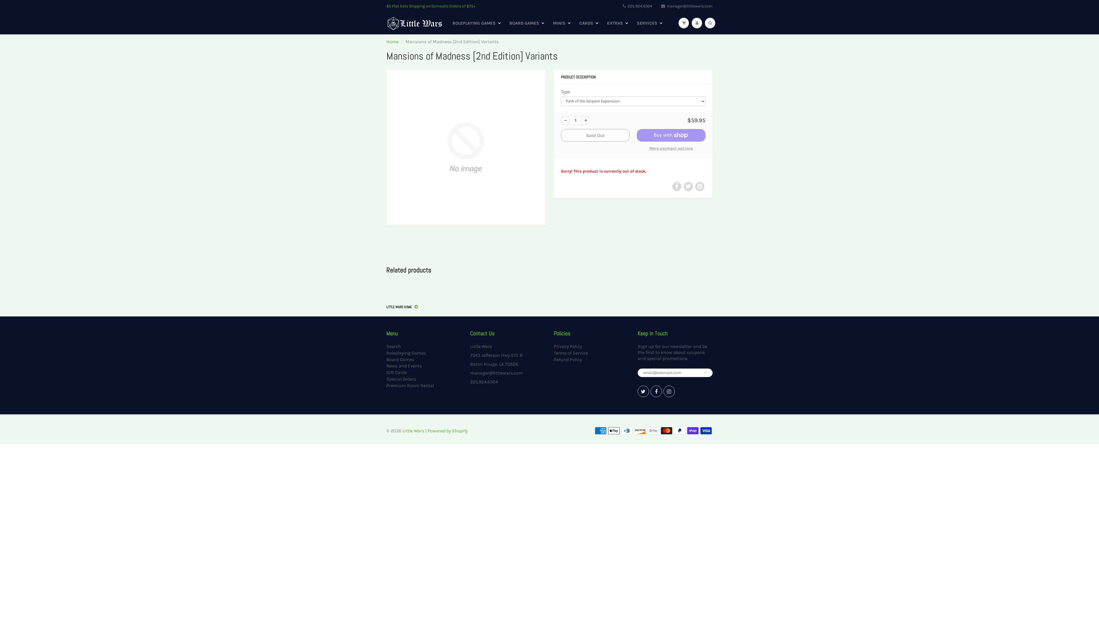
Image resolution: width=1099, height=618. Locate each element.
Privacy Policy (568, 346)
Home (392, 41)
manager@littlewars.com (690, 6)
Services (647, 23)
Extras (615, 23)
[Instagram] (669, 391)
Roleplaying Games (474, 23)
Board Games (524, 23)
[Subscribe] (705, 372)
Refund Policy (568, 359)
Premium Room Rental (410, 385)
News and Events (404, 366)
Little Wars (413, 430)
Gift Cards (396, 372)
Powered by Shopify (448, 430)
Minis (559, 23)
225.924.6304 (640, 6)
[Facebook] (656, 391)
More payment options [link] (671, 148)
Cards (586, 23)
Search (393, 346)
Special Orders (401, 379)
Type (565, 91)
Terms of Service (571, 353)
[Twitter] (643, 391)
